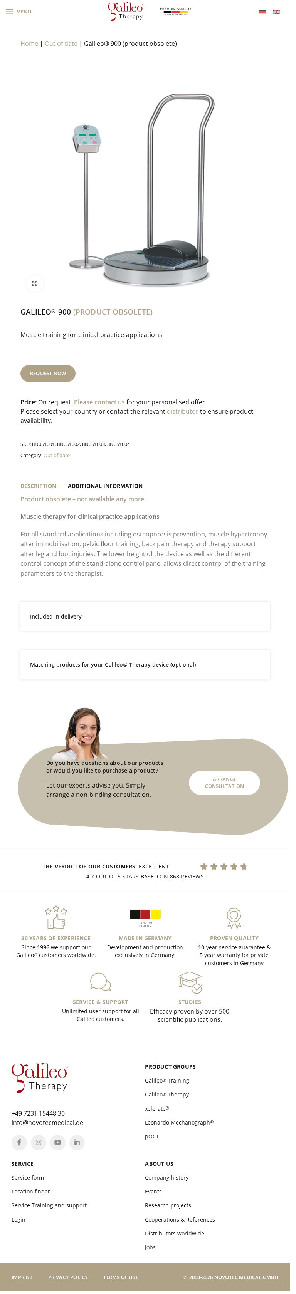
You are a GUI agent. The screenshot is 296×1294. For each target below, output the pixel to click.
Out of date (61, 43)
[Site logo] (126, 11)
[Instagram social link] (38, 1142)
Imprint (22, 1277)
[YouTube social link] (58, 1142)
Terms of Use (120, 1277)
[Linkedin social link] (77, 1142)
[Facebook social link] (19, 1142)
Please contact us (99, 402)
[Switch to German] (262, 12)
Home (29, 43)
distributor (182, 411)
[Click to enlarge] (35, 283)
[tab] (38, 486)
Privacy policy (68, 1277)
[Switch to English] (276, 12)
